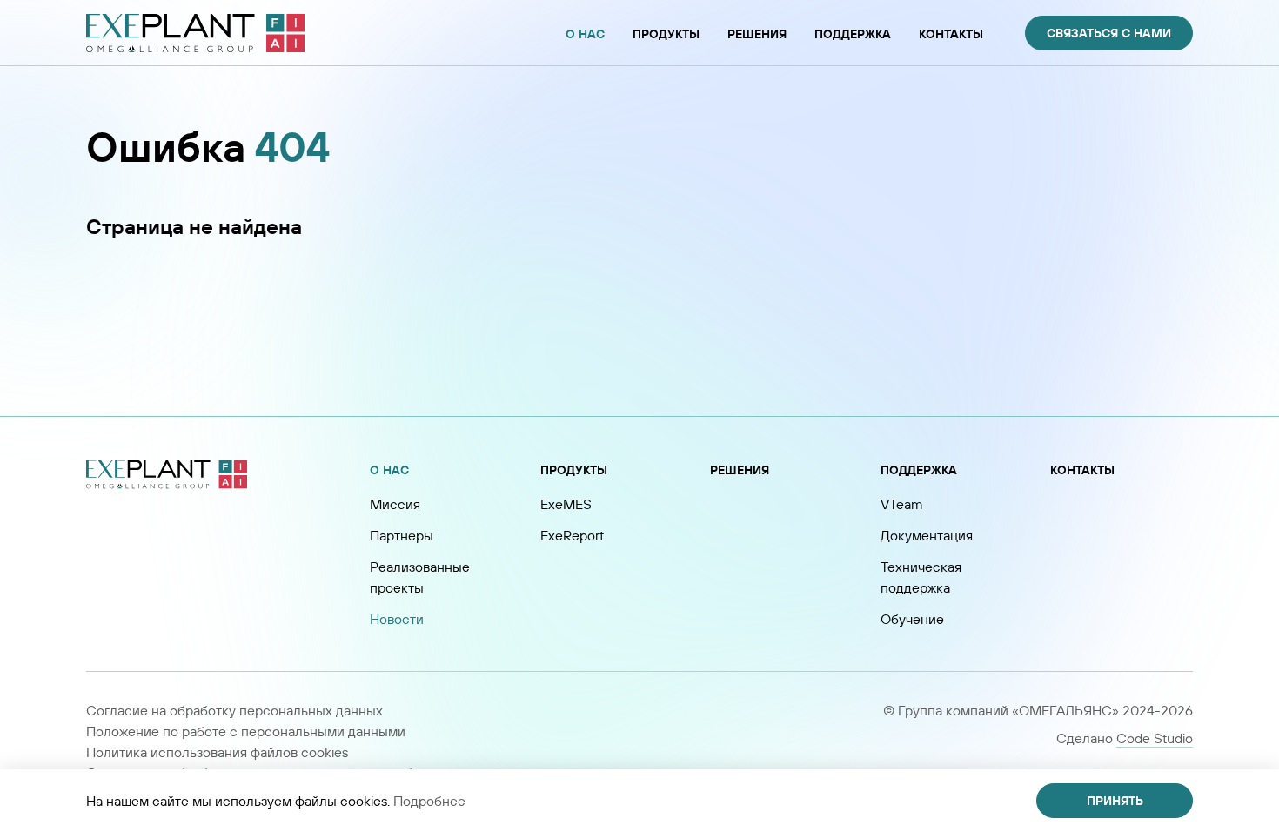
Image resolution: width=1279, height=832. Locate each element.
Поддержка (919, 470)
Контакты (1082, 470)
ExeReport (572, 535)
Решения (739, 470)
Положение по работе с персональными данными (245, 731)
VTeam (902, 504)
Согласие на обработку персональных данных (234, 710)
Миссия (395, 504)
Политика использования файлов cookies (217, 752)
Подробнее (429, 800)
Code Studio (1154, 738)
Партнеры (401, 535)
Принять (1115, 801)
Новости (397, 618)
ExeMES (566, 504)
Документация (927, 535)
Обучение (912, 618)
